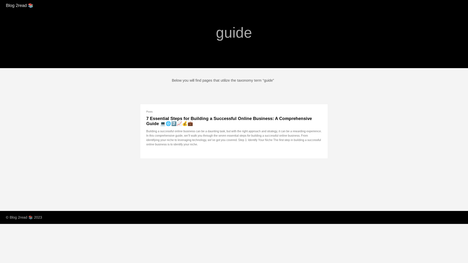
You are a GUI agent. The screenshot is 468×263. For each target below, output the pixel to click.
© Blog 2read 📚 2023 (24, 217)
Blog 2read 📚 (19, 5)
